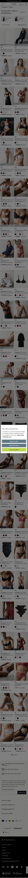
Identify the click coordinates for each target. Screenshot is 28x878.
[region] (14, 439)
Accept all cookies (14, 449)
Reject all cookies (14, 445)
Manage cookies (14, 441)
